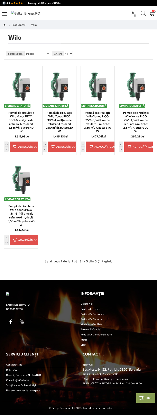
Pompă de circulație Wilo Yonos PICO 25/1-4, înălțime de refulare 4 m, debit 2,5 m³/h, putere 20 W (136, 122)
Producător (18, 24)
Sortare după (15, 53)
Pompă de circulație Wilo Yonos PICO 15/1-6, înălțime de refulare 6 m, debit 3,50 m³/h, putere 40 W (21, 215)
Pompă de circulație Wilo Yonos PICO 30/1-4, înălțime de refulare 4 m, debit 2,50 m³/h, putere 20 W (59, 122)
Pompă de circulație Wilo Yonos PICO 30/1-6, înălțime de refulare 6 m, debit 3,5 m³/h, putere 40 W (21, 122)
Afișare (58, 53)
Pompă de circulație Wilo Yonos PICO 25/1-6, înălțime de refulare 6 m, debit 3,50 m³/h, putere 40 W (97, 122)
